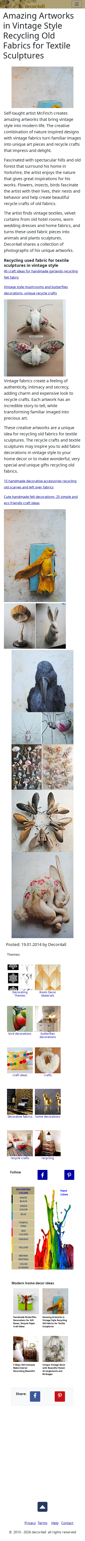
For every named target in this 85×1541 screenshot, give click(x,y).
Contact (67, 1523)
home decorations (47, 1116)
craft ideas (20, 1075)
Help (55, 1523)
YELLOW (23, 1247)
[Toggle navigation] (77, 4)
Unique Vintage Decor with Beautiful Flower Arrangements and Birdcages (53, 1364)
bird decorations (19, 1034)
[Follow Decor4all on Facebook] (42, 1175)
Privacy (30, 1523)
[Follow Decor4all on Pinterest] (69, 1175)
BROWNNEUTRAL (23, 1257)
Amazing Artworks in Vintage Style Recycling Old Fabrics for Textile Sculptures (54, 1317)
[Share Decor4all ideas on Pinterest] (60, 1396)
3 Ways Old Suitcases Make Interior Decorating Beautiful (24, 1364)
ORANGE (23, 1239)
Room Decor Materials (47, 993)
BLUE (23, 1214)
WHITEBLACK (23, 1199)
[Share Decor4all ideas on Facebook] (35, 1396)
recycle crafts (20, 1158)
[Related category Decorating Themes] (20, 977)
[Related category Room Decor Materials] (48, 977)
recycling (47, 1158)
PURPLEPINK (23, 1224)
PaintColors (63, 1192)
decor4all (35, 5)
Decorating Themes (20, 993)
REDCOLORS (23, 1232)
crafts (48, 1075)
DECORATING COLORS (23, 1191)
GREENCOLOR (23, 1207)
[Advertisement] (42, 1450)
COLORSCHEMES (23, 1265)
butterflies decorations (48, 1035)
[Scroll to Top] (42, 1505)
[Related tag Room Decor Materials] (20, 1019)
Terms (42, 1523)
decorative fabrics (20, 1116)
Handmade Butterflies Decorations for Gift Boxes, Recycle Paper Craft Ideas (24, 1317)
